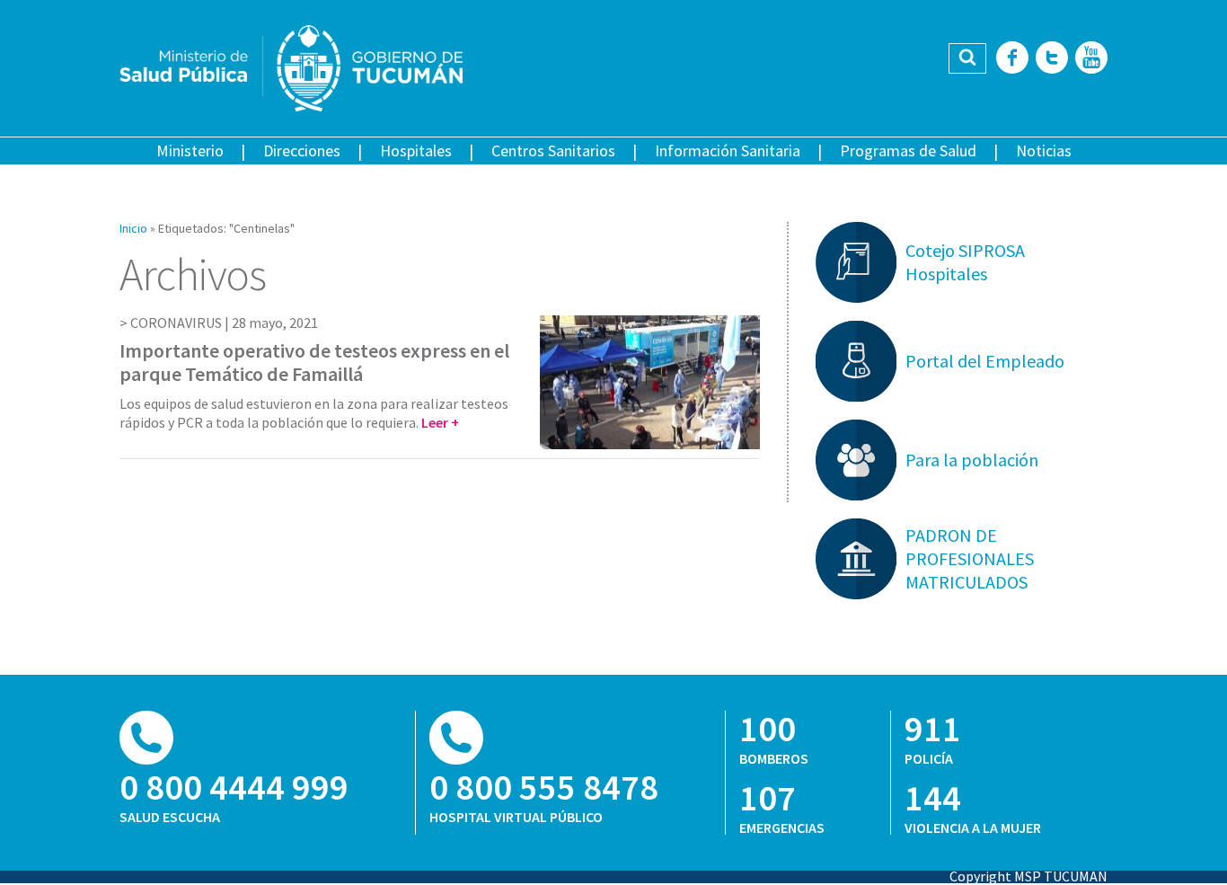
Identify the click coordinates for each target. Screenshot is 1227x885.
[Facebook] (1012, 58)
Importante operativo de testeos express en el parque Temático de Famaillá (314, 362)
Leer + (440, 422)
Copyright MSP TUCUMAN (1028, 876)
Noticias (1044, 150)
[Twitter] (1052, 58)
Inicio (133, 228)
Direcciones (301, 150)
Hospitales (416, 150)
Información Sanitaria (727, 150)
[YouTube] (1091, 58)
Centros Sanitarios (553, 150)
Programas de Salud (908, 150)
